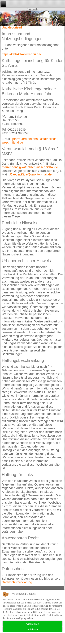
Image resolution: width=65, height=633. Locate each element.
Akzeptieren (32, 623)
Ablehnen (32, 629)
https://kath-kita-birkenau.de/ (21, 54)
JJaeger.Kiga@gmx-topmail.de (30, 174)
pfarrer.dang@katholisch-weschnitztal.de (30, 167)
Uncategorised (12, 27)
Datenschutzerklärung (17, 582)
